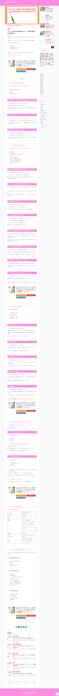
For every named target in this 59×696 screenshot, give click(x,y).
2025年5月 (41, 83)
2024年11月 (42, 90)
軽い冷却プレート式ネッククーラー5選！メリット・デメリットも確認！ (49, 34)
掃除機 (9, 630)
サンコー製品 (42, 127)
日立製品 (42, 123)
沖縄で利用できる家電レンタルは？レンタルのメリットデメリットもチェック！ (49, 18)
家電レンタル (42, 100)
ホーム (9, 4)
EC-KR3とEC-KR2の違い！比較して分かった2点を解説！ (22, 673)
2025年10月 (42, 79)
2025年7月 (41, 81)
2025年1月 (41, 88)
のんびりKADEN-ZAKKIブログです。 (29, 691)
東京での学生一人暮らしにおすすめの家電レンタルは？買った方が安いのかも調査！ (49, 26)
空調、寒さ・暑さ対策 (44, 112)
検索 (52, 47)
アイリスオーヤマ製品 (44, 125)
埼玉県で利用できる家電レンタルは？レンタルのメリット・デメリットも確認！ (49, 10)
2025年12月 (42, 77)
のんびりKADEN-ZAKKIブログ (12, 2)
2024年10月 (42, 91)
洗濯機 (41, 108)
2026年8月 (41, 73)
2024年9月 (41, 92)
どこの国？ (42, 102)
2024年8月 (41, 93)
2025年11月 (42, 78)
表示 (23, 78)
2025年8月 (41, 80)
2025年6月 (41, 82)
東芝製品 (42, 121)
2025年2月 (41, 87)
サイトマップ (23, 4)
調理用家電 (42, 110)
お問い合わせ (16, 4)
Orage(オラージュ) (43, 104)
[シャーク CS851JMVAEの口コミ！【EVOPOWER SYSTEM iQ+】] (23, 627)
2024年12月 (42, 89)
